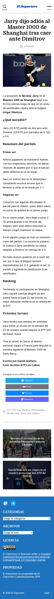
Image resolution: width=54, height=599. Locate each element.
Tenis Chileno (33, 413)
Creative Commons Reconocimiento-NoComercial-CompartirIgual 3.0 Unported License (27, 557)
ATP (9, 410)
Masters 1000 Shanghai (33, 410)
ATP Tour (16, 410)
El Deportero (17, 593)
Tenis (22, 413)
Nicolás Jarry (13, 413)
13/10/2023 (29, 46)
